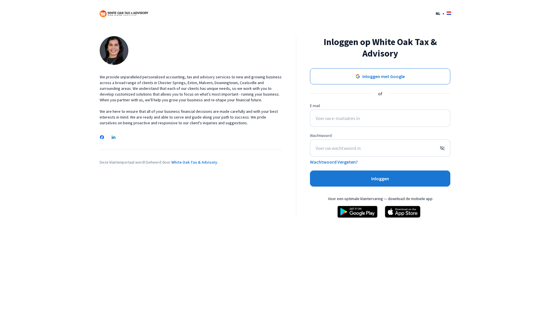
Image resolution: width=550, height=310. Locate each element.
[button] (443, 13)
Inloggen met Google (383, 76)
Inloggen (380, 178)
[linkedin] (113, 138)
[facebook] (102, 138)
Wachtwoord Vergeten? (334, 162)
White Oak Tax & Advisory (194, 162)
